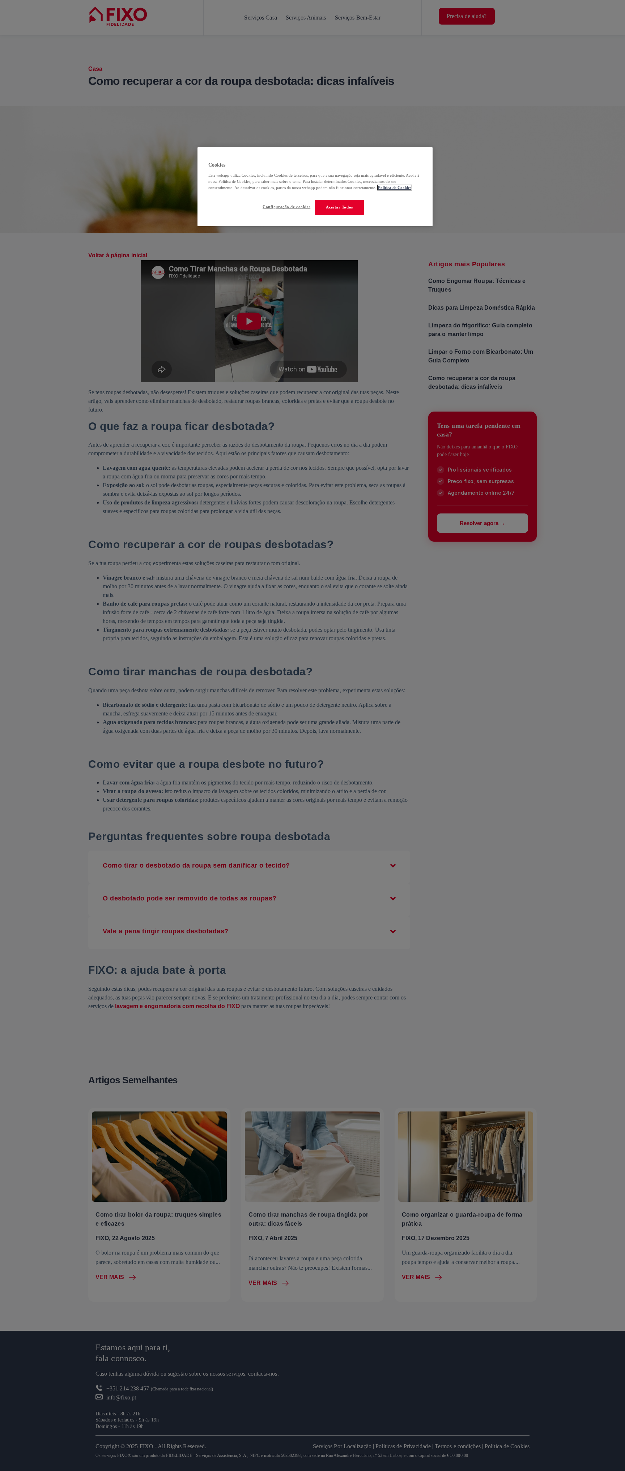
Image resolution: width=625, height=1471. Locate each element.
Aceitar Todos (339, 207)
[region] (315, 186)
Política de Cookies (394, 187)
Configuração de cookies (286, 207)
